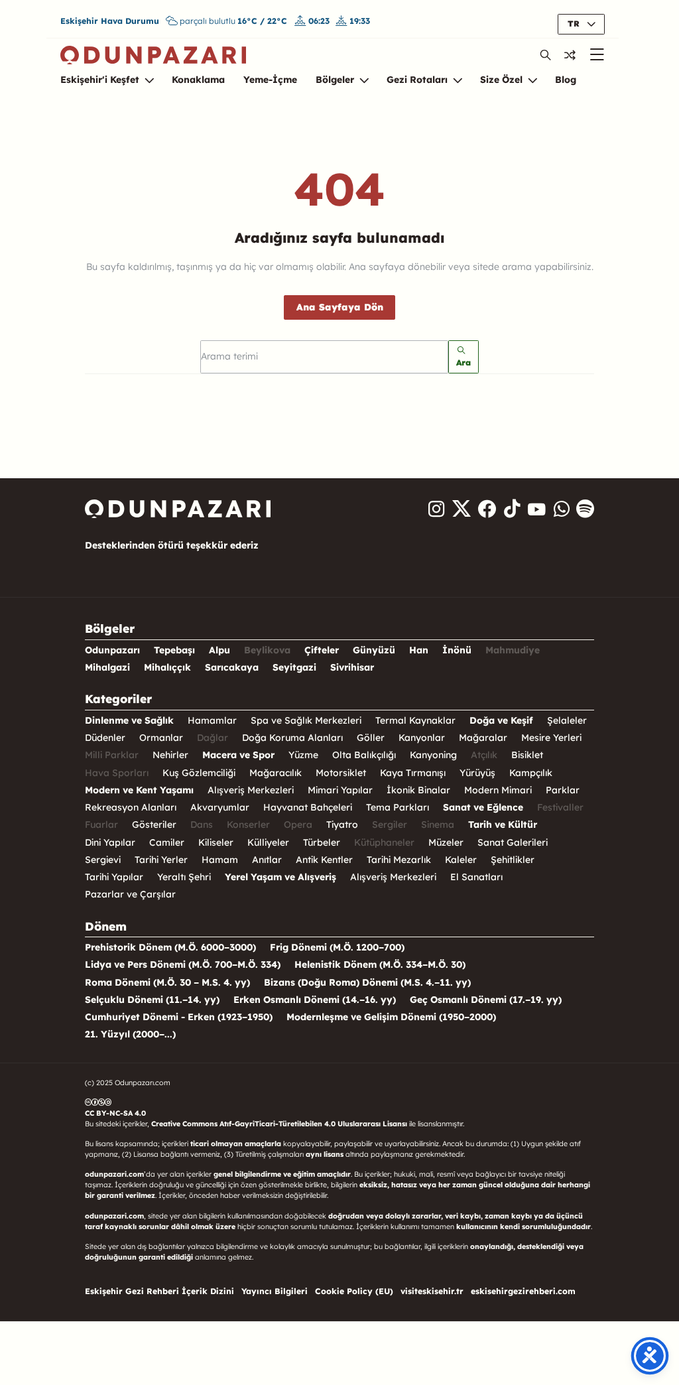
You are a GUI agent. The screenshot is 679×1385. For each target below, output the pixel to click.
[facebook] (487, 508)
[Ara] (545, 54)
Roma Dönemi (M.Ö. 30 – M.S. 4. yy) (167, 982)
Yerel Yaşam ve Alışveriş (280, 877)
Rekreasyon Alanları (130, 807)
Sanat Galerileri (512, 842)
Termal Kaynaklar (415, 720)
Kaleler (461, 860)
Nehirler (170, 755)
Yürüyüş (477, 773)
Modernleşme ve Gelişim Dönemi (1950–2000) (391, 1017)
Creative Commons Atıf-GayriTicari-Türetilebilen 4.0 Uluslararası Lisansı (279, 1123)
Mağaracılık (275, 773)
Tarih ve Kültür (502, 824)
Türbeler (321, 842)
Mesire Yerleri (551, 738)
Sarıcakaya (232, 667)
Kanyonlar (422, 738)
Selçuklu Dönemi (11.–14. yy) (152, 1000)
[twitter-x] (461, 508)
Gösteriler (154, 824)
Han (418, 650)
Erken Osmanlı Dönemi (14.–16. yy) (314, 1000)
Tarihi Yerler (161, 860)
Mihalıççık (167, 667)
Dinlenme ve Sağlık (129, 720)
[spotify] (585, 508)
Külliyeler (268, 842)
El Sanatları (476, 877)
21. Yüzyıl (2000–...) (130, 1034)
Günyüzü (374, 650)
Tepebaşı (174, 650)
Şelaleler (567, 720)
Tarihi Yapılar (114, 877)
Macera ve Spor (238, 755)
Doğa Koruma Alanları (292, 738)
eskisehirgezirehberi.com (523, 1291)
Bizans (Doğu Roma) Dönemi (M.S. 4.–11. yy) (367, 982)
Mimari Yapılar (340, 790)
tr (575, 24)
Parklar (563, 790)
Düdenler (105, 738)
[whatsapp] (561, 508)
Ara (463, 362)
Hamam (220, 860)
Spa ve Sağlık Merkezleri (306, 720)
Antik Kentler (324, 860)
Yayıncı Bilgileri (274, 1291)
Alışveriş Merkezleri (251, 790)
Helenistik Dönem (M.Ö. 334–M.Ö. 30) (379, 964)
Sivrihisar (352, 667)
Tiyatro (342, 824)
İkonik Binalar (418, 790)
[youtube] (537, 508)
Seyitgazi (294, 667)
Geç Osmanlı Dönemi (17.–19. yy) (486, 1000)
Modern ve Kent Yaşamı (139, 790)
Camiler (166, 842)
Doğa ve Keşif (501, 720)
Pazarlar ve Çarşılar (130, 894)
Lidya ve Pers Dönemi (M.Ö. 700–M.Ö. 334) (182, 964)
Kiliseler (215, 842)
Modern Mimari (498, 790)
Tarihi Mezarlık (399, 860)
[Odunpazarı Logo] (153, 55)
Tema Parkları (397, 807)
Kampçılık (530, 773)
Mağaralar (483, 738)
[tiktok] (512, 508)
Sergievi (103, 860)
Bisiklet (527, 755)
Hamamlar (212, 720)
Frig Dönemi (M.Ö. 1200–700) (337, 947)
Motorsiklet (341, 773)
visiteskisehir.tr (432, 1291)
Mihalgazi (107, 667)
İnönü (456, 650)
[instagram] (436, 508)
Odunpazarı (112, 650)
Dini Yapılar (110, 842)
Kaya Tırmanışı (413, 773)
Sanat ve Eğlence (483, 807)
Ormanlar (161, 738)
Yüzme (303, 755)
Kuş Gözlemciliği (198, 773)
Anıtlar (267, 860)
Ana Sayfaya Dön (339, 307)
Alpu (219, 650)
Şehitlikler (512, 860)
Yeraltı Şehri (184, 877)
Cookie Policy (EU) (354, 1291)
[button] (570, 55)
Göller (371, 738)
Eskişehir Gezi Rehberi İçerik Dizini (159, 1291)
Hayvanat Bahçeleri (307, 807)
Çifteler (321, 650)
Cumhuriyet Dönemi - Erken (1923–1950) (179, 1017)
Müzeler (445, 842)
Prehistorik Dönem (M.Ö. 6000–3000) (170, 947)
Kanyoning (433, 755)
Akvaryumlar (219, 807)
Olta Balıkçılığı (364, 755)
